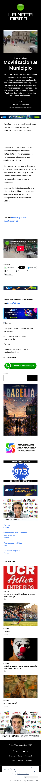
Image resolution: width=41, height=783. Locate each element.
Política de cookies (23, 774)
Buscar (5, 374)
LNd (20, 102)
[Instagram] (17, 751)
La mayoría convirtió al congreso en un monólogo (19, 595)
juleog (5, 634)
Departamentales (20, 58)
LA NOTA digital (20, 16)
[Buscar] (32, 378)
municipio (22, 108)
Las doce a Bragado (11, 550)
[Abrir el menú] (20, 24)
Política (6, 591)
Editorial (6, 538)
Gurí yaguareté (9, 357)
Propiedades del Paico (12, 543)
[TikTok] (20, 751)
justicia (11, 108)
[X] (27, 751)
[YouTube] (24, 751)
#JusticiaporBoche (19, 217)
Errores (6, 344)
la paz (17, 108)
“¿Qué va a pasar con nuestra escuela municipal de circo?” (18, 350)
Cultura (6, 527)
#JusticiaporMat (10, 221)
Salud (5, 545)
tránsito (29, 108)
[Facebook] (13, 751)
